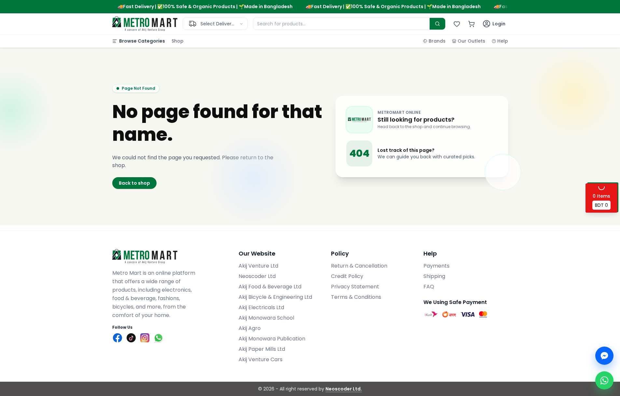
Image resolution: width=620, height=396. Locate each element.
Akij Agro (250, 328)
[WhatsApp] (158, 338)
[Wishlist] (457, 24)
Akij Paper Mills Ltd (262, 349)
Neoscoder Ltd (257, 276)
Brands (437, 41)
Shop (178, 41)
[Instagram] (145, 338)
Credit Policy (347, 276)
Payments (436, 266)
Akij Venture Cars (260, 359)
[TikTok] (131, 338)
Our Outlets (471, 41)
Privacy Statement (355, 286)
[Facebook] (117, 338)
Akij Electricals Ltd (261, 307)
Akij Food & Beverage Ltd (270, 286)
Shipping (434, 276)
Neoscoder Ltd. (343, 389)
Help (502, 41)
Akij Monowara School (266, 318)
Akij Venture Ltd (258, 266)
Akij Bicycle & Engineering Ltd (275, 297)
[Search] (437, 24)
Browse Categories (142, 41)
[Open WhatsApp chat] (604, 380)
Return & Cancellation (359, 266)
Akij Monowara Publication (272, 338)
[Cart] (471, 24)
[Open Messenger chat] (604, 356)
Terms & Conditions (356, 297)
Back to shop (134, 183)
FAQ (428, 286)
